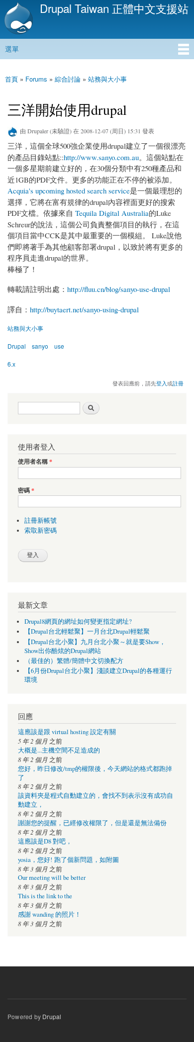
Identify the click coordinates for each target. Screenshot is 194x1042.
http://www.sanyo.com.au (101, 157)
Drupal (16, 346)
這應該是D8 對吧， (45, 841)
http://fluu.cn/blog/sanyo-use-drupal (118, 289)
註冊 (178, 383)
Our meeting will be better (52, 877)
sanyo (40, 346)
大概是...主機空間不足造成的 (59, 750)
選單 (12, 49)
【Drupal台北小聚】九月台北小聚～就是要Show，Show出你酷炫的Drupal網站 (95, 646)
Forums (36, 79)
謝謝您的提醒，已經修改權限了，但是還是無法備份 (92, 823)
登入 (161, 383)
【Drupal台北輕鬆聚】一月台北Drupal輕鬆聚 (87, 631)
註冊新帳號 (40, 520)
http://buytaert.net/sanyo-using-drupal (84, 309)
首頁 (11, 79)
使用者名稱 (35, 462)
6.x (11, 364)
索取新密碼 (40, 530)
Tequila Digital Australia (112, 213)
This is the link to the (45, 896)
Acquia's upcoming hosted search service (68, 190)
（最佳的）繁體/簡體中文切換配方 (73, 661)
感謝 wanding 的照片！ (49, 914)
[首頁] (17, 19)
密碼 (26, 490)
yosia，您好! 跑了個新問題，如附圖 (68, 859)
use (59, 346)
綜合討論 (68, 79)
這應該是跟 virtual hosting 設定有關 (67, 732)
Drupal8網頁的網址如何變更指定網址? (78, 621)
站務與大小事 (107, 79)
